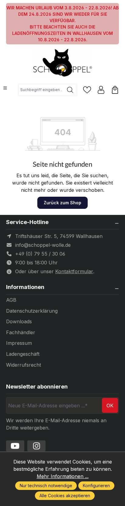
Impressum (19, 343)
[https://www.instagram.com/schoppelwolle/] (36, 445)
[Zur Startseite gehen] (62, 63)
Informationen (25, 287)
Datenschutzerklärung (32, 311)
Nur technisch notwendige (46, 485)
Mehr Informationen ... (63, 476)
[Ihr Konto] (101, 90)
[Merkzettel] (87, 90)
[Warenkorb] (115, 90)
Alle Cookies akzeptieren (64, 495)
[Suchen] (70, 90)
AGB (11, 300)
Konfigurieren (96, 485)
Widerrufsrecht (23, 365)
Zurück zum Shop (62, 202)
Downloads (19, 321)
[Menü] (5, 88)
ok (109, 405)
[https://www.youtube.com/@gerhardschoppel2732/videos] (15, 445)
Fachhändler (20, 332)
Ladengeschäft (22, 354)
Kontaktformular (74, 271)
